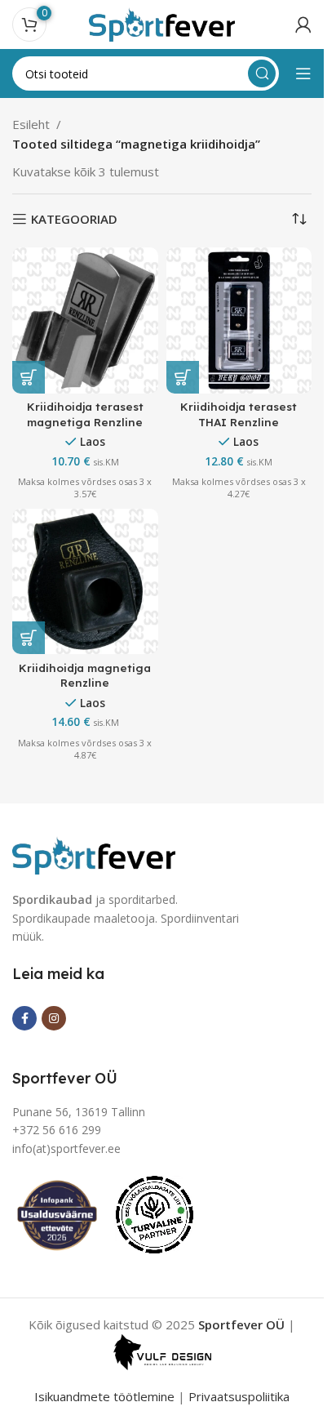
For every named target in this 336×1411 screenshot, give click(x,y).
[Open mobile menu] (303, 73)
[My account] (303, 24)
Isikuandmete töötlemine (104, 1396)
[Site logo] (162, 23)
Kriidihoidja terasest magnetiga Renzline (85, 414)
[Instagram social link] (54, 1018)
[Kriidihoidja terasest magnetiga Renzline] (85, 320)
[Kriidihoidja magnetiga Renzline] (85, 582)
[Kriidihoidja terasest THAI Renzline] (239, 320)
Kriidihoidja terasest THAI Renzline (238, 414)
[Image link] (93, 854)
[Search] (262, 73)
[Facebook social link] (24, 1018)
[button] (28, 377)
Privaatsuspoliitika (239, 1396)
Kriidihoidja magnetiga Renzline (85, 675)
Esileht (31, 124)
